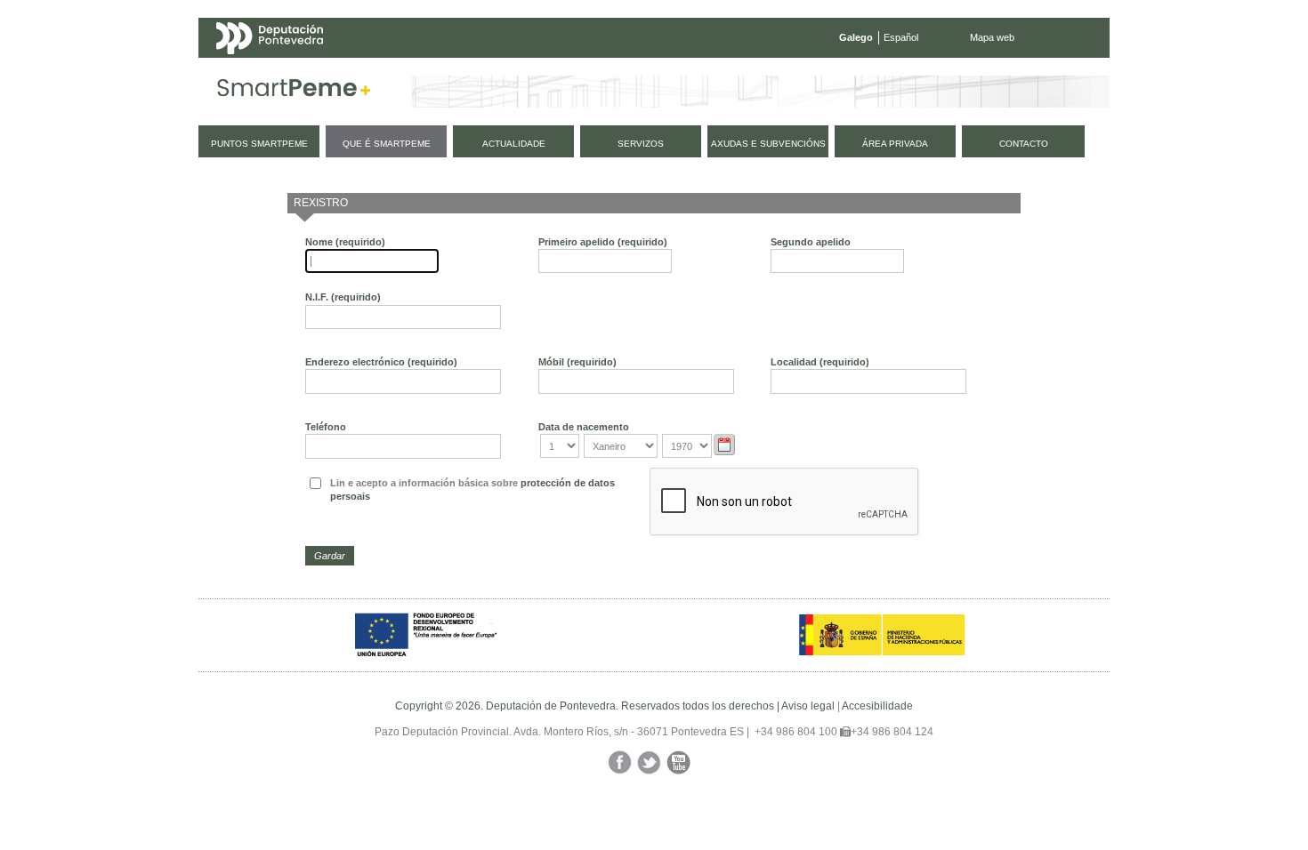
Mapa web (992, 37)
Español (901, 37)
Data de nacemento (583, 426)
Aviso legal (808, 706)
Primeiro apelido (602, 242)
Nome (345, 242)
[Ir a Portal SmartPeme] (294, 92)
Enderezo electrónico (381, 362)
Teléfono (325, 426)
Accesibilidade (877, 706)
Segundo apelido (811, 242)
